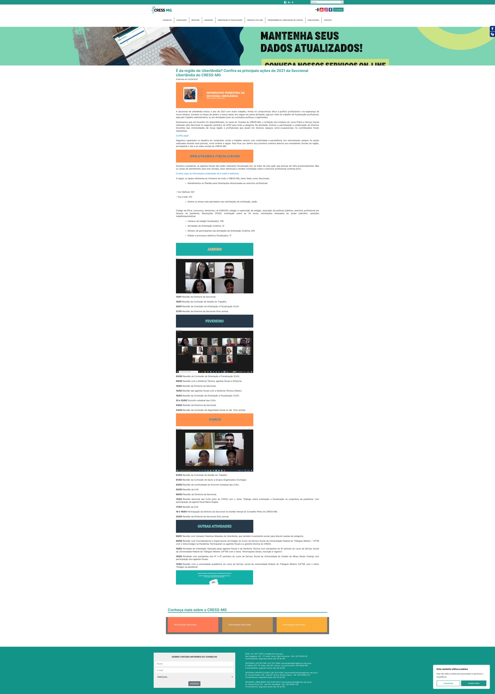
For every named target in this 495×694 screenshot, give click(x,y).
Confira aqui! (182, 135)
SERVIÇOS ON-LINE (255, 20)
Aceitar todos (474, 683)
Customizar (448, 683)
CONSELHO (167, 20)
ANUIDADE (208, 20)
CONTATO (328, 20)
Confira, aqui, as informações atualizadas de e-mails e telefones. (207, 173)
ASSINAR (194, 683)
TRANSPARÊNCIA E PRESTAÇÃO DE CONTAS (285, 20)
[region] (461, 677)
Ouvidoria (338, 10)
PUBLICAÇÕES (313, 20)
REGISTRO (196, 20)
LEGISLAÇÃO (181, 20)
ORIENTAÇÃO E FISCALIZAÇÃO (230, 20)
